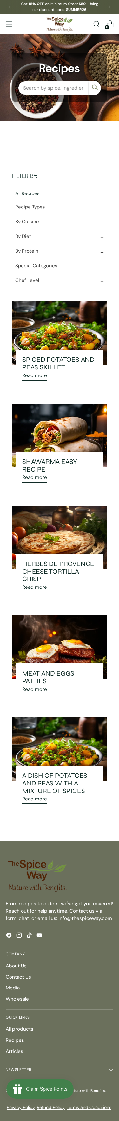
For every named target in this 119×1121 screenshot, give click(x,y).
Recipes (15, 1040)
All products (19, 1029)
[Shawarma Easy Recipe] (59, 435)
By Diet (23, 236)
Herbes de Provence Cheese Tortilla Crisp (58, 571)
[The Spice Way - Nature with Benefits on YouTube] (40, 936)
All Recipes (27, 193)
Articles (14, 1051)
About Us (16, 966)
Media (13, 988)
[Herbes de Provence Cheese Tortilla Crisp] (59, 537)
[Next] (109, 7)
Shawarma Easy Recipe (49, 465)
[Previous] (10, 7)
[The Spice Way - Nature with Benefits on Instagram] (19, 936)
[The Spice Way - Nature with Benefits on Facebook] (9, 936)
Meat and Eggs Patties (48, 677)
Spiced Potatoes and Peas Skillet (58, 363)
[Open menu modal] (9, 24)
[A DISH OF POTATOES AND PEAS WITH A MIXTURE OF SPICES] (59, 749)
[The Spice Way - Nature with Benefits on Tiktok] (30, 936)
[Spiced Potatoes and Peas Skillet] (59, 333)
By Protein (26, 251)
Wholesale (17, 999)
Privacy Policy (21, 1107)
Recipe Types (30, 207)
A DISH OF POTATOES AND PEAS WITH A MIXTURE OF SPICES (54, 783)
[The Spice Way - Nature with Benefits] (59, 24)
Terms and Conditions (89, 1107)
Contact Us (18, 977)
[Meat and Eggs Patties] (59, 647)
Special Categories (36, 265)
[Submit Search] (94, 88)
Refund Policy (51, 1107)
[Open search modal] (96, 24)
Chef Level (27, 280)
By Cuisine (27, 221)
